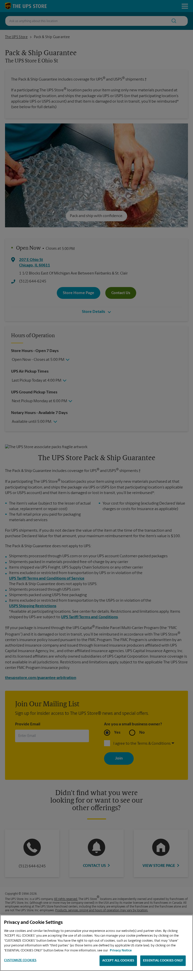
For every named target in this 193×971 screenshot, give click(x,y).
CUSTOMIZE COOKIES (20, 960)
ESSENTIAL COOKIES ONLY (163, 960)
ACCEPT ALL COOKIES (118, 960)
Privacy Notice (121, 950)
